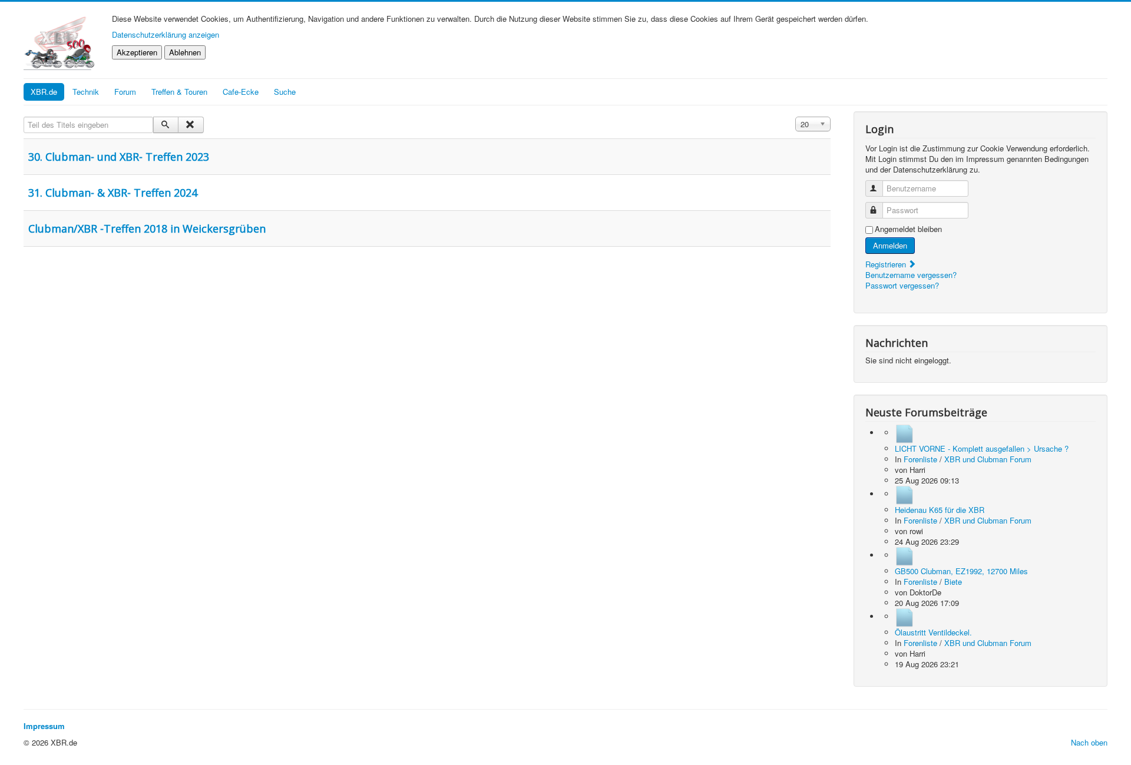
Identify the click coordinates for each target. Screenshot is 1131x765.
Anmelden (890, 245)
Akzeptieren (137, 52)
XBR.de (44, 91)
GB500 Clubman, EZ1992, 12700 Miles (961, 571)
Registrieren (886, 264)
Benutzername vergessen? (911, 274)
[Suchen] (165, 125)
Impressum (44, 725)
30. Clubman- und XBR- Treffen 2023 (118, 157)
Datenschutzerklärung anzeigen (165, 34)
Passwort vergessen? (902, 285)
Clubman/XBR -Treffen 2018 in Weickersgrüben (147, 228)
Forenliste (920, 459)
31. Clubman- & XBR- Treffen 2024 (112, 193)
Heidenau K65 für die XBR (939, 509)
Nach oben (1089, 742)
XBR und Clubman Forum (987, 459)
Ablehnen (185, 52)
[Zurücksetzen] (190, 125)
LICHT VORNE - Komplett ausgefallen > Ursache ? (982, 448)
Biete (953, 581)
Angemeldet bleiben (908, 229)
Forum (125, 91)
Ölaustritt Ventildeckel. (933, 632)
